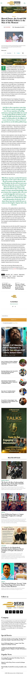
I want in (13, 319)
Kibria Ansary (5, 355)
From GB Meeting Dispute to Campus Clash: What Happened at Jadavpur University (12, 515)
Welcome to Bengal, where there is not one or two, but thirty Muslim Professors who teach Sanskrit (20, 286)
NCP (10, 276)
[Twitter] (15, 306)
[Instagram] (10, 611)
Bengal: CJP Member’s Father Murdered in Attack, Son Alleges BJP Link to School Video (14, 349)
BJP (12, 274)
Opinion (14, 16)
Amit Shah (7, 274)
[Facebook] (12, 306)
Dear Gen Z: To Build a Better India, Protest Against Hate (8, 391)
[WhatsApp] (17, 611)
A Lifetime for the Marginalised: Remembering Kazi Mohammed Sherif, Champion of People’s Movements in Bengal (12, 550)
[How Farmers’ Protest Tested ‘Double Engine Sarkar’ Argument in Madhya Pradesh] (23, 382)
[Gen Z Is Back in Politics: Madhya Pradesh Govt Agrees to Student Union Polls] (23, 363)
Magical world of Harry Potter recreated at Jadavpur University (13, 663)
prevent (14, 268)
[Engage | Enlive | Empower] (14, 3)
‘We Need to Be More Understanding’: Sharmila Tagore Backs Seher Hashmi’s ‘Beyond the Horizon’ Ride (12, 483)
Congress (16, 274)
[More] (22, 53)
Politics (14, 276)
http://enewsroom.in (14, 303)
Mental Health (5, 480)
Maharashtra (21, 274)
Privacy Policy (14, 323)
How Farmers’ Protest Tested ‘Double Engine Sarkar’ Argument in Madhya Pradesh (9, 382)
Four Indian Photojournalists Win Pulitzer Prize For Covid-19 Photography (13, 658)
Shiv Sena (4, 277)
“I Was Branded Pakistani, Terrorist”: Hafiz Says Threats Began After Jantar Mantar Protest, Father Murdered (13, 585)
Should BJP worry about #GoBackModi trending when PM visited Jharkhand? (7, 286)
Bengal (3, 512)
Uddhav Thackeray (11, 277)
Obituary (3, 545)
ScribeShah (7, 27)
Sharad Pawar (20, 276)
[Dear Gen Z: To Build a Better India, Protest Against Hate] (23, 392)
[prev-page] (22, 329)
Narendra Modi (5, 276)
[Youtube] (21, 611)
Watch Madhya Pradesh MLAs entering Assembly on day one (13, 667)
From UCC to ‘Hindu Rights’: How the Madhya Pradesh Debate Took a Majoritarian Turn (9, 401)
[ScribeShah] (14, 296)
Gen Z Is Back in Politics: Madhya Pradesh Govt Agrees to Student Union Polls (9, 363)
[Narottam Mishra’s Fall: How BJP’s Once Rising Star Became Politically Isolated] (23, 372)
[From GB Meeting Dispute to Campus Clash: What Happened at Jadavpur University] (14, 502)
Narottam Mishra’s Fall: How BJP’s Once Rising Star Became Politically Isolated (9, 372)
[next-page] (24, 329)
